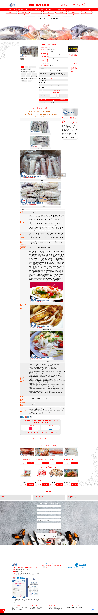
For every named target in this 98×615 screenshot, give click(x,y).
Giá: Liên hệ (23, 461)
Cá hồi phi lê (53, 459)
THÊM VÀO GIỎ (46, 99)
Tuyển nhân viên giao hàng (17, 610)
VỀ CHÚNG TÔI (16, 606)
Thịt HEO (30, 15)
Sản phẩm (44, 18)
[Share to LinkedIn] (28, 417)
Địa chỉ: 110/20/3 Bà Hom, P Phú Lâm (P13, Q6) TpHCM (40, 432)
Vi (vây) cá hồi (53, 481)
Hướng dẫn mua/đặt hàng (36, 607)
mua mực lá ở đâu (24, 71)
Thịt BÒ (42, 15)
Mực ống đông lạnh (40, 459)
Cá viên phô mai (24, 481)
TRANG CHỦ (12, 9)
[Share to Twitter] (23, 417)
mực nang (30, 80)
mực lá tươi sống (24, 80)
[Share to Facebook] (21, 417)
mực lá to (29, 78)
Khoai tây (61, 12)
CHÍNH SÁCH (52, 606)
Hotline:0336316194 (30, 425)
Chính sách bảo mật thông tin (55, 608)
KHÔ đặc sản (55, 15)
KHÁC (70, 9)
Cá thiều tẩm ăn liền (40, 481)
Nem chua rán (68, 481)
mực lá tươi (34, 78)
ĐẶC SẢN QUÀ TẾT (61, 9)
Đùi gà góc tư (11, 12)
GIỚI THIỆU (20, 9)
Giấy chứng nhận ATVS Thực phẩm (75, 607)
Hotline (2, 610)
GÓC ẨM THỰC (50, 9)
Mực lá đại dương (25, 459)
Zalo (1, 612)
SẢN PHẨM (30, 9)
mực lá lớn (28, 76)
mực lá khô (23, 76)
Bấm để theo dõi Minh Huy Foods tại (51, 565)
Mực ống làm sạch (69, 459)
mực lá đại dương (32, 71)
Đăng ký (75, 5)
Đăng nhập (75, 4)
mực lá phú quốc (24, 78)
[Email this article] (31, 417)
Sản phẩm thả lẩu (68, 15)
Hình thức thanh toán (35, 608)
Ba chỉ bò (36, 12)
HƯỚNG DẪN (33, 606)
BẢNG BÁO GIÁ (39, 9)
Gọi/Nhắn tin (61, 99)
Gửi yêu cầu (49, 542)
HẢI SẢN (74, 12)
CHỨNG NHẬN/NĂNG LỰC (74, 606)
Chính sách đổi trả (53, 607)
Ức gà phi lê (48, 12)
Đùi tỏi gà (24, 12)
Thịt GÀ (86, 12)
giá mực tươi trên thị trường (26, 69)
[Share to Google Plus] (26, 417)
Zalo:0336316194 (50, 425)
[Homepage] (40, 18)
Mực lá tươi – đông (49, 44)
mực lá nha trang (34, 76)
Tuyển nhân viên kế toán (17, 609)
